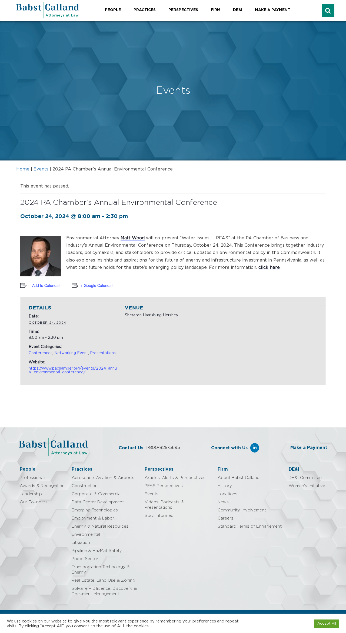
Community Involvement (242, 510)
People (113, 10)
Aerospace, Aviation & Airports (103, 478)
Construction (85, 486)
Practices (145, 10)
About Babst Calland (239, 478)
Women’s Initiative (307, 486)
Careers (225, 518)
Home (22, 169)
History (225, 486)
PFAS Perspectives (164, 486)
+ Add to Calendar (44, 285)
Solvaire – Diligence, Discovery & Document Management (104, 591)
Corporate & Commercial (96, 494)
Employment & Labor (93, 518)
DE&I (237, 10)
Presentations (103, 353)
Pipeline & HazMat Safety (97, 551)
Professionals (33, 478)
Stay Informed (159, 516)
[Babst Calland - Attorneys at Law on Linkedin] (254, 448)
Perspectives (183, 10)
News (223, 502)
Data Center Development (98, 502)
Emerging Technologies (95, 510)
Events (41, 169)
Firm (215, 10)
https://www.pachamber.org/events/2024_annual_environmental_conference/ (73, 370)
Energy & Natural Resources (100, 526)
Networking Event (71, 353)
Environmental (86, 534)
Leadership (31, 494)
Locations (227, 494)
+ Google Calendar (97, 285)
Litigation (81, 543)
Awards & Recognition (42, 486)
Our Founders (34, 502)
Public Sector (85, 559)
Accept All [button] (326, 623)
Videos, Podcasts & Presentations (164, 505)
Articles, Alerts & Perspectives (175, 478)
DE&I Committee (305, 478)
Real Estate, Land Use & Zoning (103, 580)
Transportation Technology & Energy (101, 569)
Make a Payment (272, 10)
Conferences (40, 353)
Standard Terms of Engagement (250, 526)
